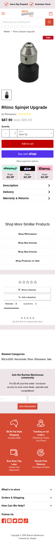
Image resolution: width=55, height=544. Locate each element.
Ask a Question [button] (29, 297)
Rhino (30, 359)
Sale (49, 359)
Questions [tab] (28, 303)
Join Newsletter (27, 406)
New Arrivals (20, 359)
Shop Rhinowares (27, 234)
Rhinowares (10, 114)
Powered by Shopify (27, 538)
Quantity (5, 126)
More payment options (27, 161)
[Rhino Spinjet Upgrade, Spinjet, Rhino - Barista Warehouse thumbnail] (6, 95)
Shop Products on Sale (28, 261)
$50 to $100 (7, 359)
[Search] (49, 22)
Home (7, 31)
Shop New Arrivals (27, 243)
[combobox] (23, 22)
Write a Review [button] (29, 289)
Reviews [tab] (9, 303)
